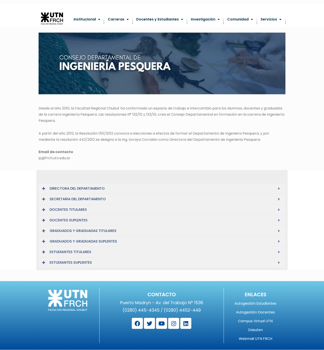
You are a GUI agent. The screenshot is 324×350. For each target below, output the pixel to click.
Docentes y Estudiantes (157, 19)
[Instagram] (173, 323)
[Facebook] (137, 323)
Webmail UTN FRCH (255, 339)
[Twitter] (149, 323)
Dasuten (255, 330)
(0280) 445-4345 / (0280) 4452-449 (162, 310)
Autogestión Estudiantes (255, 303)
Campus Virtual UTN (255, 321)
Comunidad (238, 19)
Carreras (116, 19)
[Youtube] (161, 323)
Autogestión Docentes (255, 312)
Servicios (269, 19)
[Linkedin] (185, 323)
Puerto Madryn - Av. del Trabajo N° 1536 (161, 303)
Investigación (203, 19)
